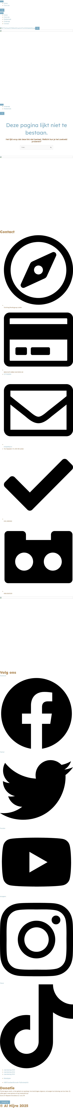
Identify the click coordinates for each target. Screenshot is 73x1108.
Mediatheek (7, 19)
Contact (6, 24)
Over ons (6, 5)
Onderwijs (7, 21)
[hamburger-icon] (2, 1)
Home (6, 3)
